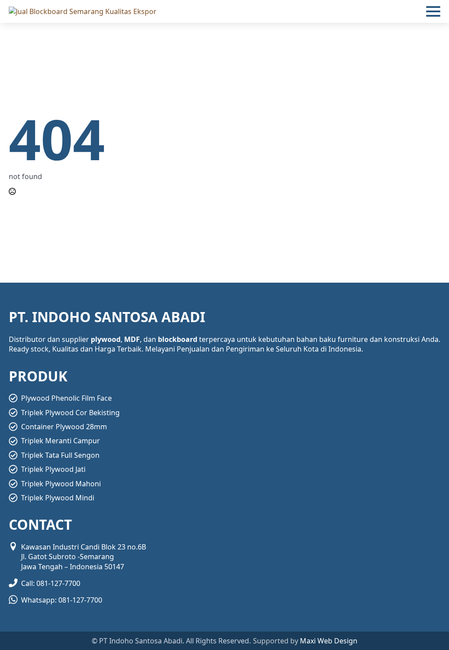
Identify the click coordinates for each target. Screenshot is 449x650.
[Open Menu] (433, 11)
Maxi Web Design (328, 641)
